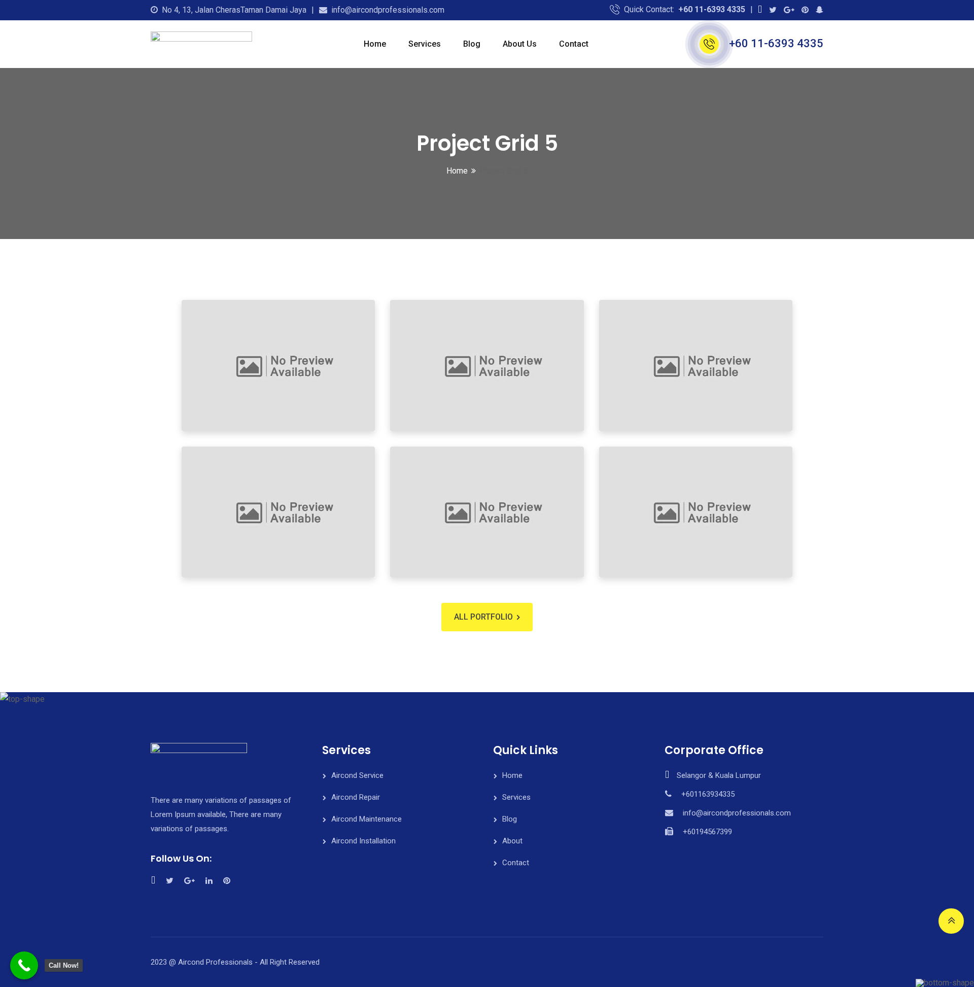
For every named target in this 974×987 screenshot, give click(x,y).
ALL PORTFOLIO (483, 617)
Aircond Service (357, 775)
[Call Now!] (24, 965)
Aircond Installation (363, 840)
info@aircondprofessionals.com (387, 10)
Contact (573, 44)
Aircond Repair (355, 797)
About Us (520, 44)
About (512, 840)
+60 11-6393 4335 (711, 9)
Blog (471, 44)
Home (375, 44)
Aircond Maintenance (366, 819)
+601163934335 (708, 794)
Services (424, 44)
